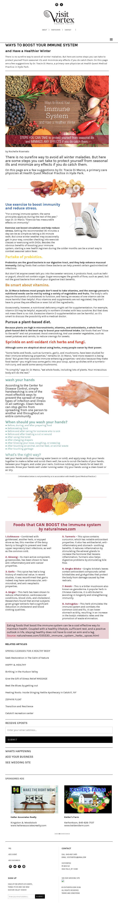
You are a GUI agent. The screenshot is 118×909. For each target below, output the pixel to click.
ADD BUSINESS (14, 860)
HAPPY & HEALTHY (15, 664)
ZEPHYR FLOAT (13, 699)
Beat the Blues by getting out (21, 685)
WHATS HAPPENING (18, 751)
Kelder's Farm (69, 817)
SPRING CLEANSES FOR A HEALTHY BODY (27, 650)
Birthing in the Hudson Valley (21, 671)
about (44, 30)
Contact (68, 30)
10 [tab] (67, 833)
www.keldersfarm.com (74, 825)
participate (55, 30)
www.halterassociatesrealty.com (26, 825)
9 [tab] (66, 833)
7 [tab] (63, 833)
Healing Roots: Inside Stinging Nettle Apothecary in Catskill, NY (40, 692)
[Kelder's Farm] (86, 799)
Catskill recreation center (19, 713)
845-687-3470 (71, 854)
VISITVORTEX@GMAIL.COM (76, 857)
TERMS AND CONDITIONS (71, 893)
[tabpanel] (32, 808)
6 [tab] (62, 833)
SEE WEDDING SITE (18, 762)
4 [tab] (59, 833)
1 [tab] (55, 833)
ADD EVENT (12, 854)
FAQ (9, 848)
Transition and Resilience (19, 706)
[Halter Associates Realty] (32, 799)
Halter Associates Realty (21, 817)
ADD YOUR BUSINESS (19, 756)
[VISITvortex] (59, 23)
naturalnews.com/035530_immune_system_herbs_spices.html (58, 635)
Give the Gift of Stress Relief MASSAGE (26, 678)
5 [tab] (60, 833)
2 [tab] (56, 833)
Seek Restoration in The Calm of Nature (27, 657)
